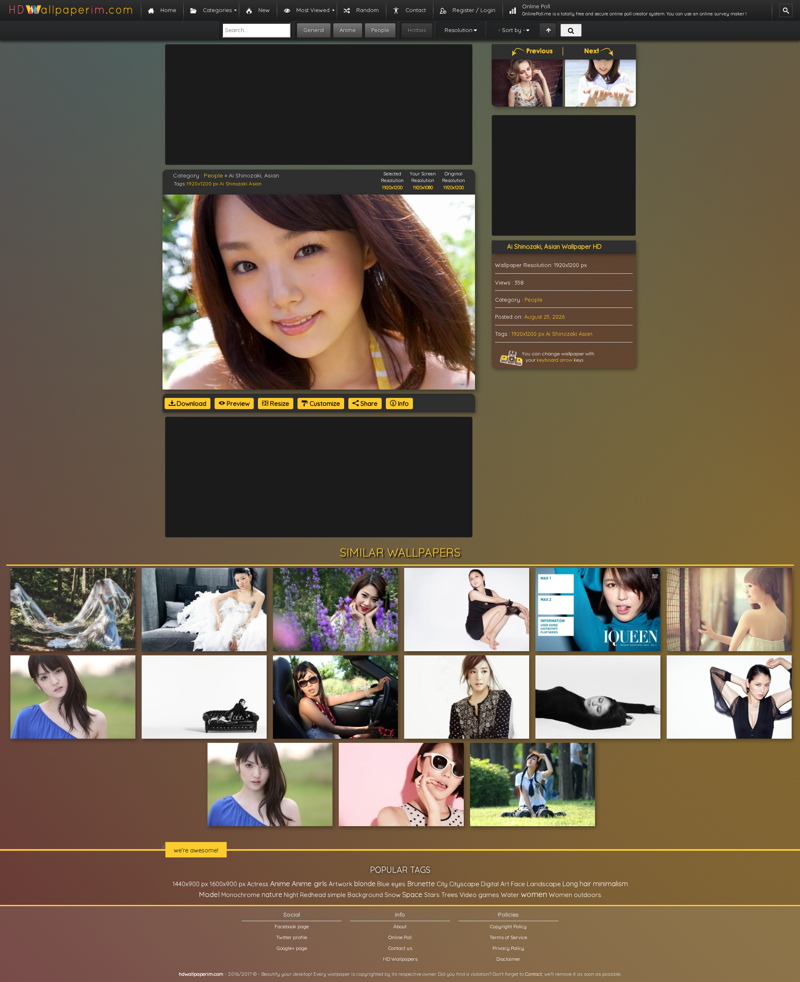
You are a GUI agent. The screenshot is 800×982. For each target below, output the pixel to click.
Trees (449, 894)
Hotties (417, 30)
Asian (255, 183)
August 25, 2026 (544, 316)
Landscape (544, 884)
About (400, 926)
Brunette (421, 883)
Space (412, 894)
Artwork (340, 884)
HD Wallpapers (400, 959)
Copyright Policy (508, 926)
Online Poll (400, 937)
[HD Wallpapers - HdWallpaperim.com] (70, 10)
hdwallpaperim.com (201, 974)
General (313, 30)
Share (368, 403)
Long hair (576, 884)
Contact (533, 974)
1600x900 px (227, 884)
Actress (257, 884)
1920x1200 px (202, 183)
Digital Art (495, 884)
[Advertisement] (318, 104)
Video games (479, 895)
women (534, 894)
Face (518, 884)
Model (209, 894)
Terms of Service (508, 937)
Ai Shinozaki (234, 183)
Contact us (400, 948)
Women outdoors (575, 895)
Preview (237, 403)
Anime (348, 30)
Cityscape (464, 884)
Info (402, 403)
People (380, 30)
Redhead (313, 895)
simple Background (355, 895)
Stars (432, 895)
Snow (392, 895)
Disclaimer (508, 959)
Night (291, 895)
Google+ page (292, 948)
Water (510, 895)
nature (272, 894)
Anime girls (309, 883)
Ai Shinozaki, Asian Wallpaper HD (554, 246)
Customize (324, 403)
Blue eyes (391, 884)
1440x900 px (190, 884)
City (442, 884)
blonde (364, 884)
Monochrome (240, 895)
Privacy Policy (508, 948)
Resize (278, 403)
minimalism (610, 883)
